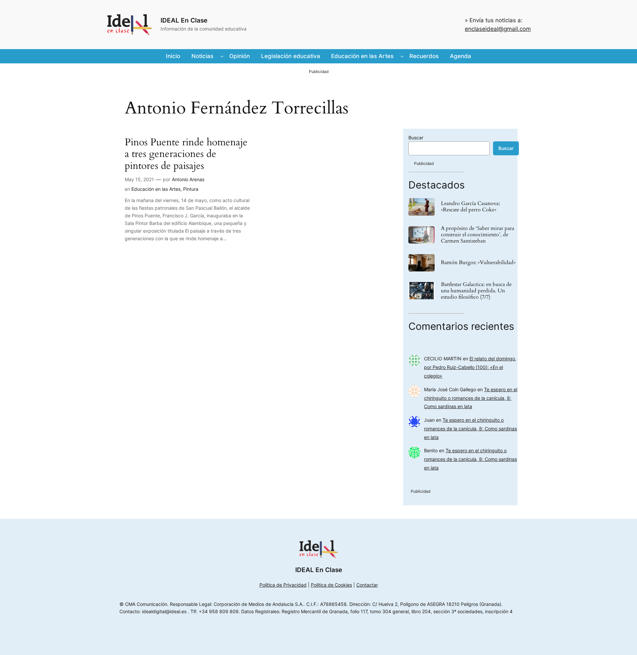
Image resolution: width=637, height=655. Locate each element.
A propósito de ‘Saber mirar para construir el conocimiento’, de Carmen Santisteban (477, 235)
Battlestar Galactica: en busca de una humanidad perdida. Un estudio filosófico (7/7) (476, 291)
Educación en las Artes (155, 189)
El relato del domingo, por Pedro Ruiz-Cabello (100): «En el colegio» (470, 367)
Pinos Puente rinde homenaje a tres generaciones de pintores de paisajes (186, 154)
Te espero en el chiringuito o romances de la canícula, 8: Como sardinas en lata (470, 398)
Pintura (190, 189)
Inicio (173, 56)
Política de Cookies (331, 585)
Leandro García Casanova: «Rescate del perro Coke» (470, 206)
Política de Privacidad (283, 585)
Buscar (415, 137)
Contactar (367, 585)
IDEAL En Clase (184, 20)
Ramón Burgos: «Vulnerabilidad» (478, 262)
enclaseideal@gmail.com (498, 29)
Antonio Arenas (188, 179)
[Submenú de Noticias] (222, 56)
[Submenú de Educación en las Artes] (402, 56)
